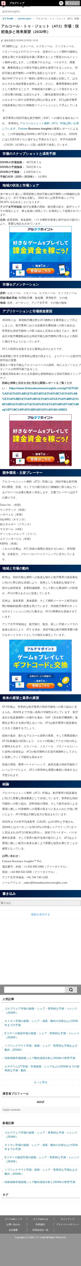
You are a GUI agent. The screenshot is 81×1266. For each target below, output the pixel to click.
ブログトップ (16, 3)
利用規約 (40, 1224)
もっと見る (40, 1082)
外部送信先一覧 (40, 1230)
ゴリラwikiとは (40, 1219)
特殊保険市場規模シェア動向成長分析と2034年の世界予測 (40, 1058)
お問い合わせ (13, 1224)
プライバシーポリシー (67, 1224)
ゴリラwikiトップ (13, 1219)
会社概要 (13, 1230)
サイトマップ (67, 1219)
